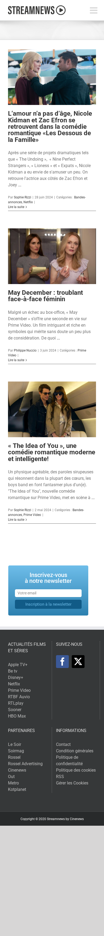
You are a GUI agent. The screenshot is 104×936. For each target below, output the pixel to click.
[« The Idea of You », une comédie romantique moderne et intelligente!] (52, 409)
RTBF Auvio (19, 696)
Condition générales (74, 750)
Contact (63, 744)
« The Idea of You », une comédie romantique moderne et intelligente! (51, 452)
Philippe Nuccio (25, 350)
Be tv (12, 671)
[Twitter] (78, 661)
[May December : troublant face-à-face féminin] (52, 256)
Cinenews (17, 770)
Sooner (14, 709)
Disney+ (15, 677)
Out (11, 776)
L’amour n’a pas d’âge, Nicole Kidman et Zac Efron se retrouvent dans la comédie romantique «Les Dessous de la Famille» (50, 127)
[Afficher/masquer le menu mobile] (94, 10)
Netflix (28, 202)
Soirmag (16, 750)
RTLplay (15, 703)
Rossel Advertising (25, 763)
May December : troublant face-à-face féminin (45, 296)
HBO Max (17, 716)
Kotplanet (17, 789)
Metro (13, 783)
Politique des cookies (76, 770)
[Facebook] (62, 661)
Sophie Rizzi (22, 197)
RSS (60, 776)
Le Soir (14, 744)
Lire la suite (16, 207)
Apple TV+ (17, 664)
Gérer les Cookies (72, 783)
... (19, 184)
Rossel (14, 757)
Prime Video (32, 515)
